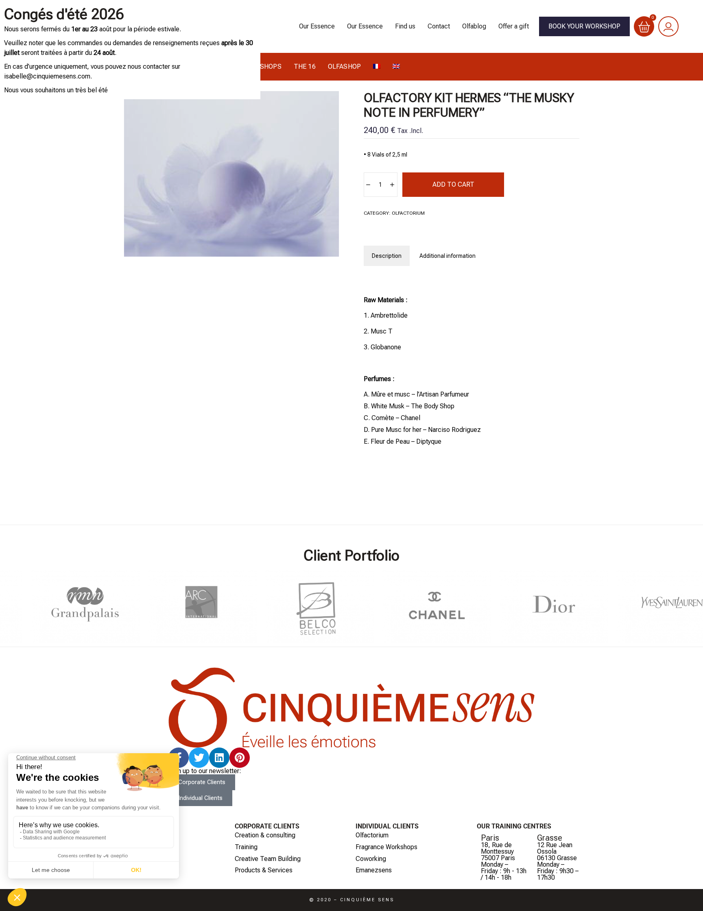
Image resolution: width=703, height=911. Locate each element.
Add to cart (453, 184)
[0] (644, 26)
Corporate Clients (267, 826)
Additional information (447, 256)
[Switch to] (376, 67)
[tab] (387, 256)
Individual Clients (387, 826)
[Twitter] (199, 758)
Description (387, 256)
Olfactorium (408, 213)
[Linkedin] (219, 758)
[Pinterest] (239, 758)
